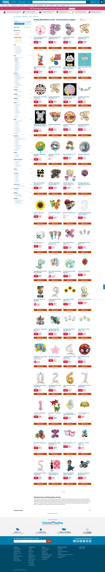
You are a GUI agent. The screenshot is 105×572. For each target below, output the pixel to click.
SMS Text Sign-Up (17, 559)
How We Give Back (45, 550)
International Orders (31, 559)
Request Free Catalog (17, 553)
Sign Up (48, 541)
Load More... (16, 70)
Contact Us (30, 548)
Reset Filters (29, 21)
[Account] (98, 2)
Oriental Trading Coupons (18, 556)
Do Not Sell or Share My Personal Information (65, 554)
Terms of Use (60, 550)
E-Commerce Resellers (61, 556)
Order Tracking (31, 551)
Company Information (45, 548)
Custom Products (82, 548)
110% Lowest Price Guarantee (47, 554)
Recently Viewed (18, 510)
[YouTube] (87, 541)
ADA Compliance (31, 563)
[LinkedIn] (77, 541)
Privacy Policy (60, 548)
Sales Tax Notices (31, 560)
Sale (17, 23)
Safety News (60, 553)
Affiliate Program (45, 553)
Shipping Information (32, 556)
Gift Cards (15, 554)
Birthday (22, 23)
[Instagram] (90, 541)
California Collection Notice (62, 551)
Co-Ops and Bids (16, 550)
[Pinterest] (81, 541)
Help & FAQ (30, 550)
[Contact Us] (95, 2)
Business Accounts (17, 551)
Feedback (104, 287)
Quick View (41, 50)
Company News (44, 559)
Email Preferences (31, 565)
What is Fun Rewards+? (18, 560)
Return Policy (30, 554)
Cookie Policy (60, 557)
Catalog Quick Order (17, 548)
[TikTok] (84, 541)
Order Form (30, 553)
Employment (44, 551)
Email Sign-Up (16, 557)
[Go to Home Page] (14, 16)
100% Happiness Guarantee (46, 556)
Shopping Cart (30, 557)
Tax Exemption (31, 562)
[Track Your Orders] (92, 2)
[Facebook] (74, 541)
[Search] (88, 2)
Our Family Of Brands (45, 557)
